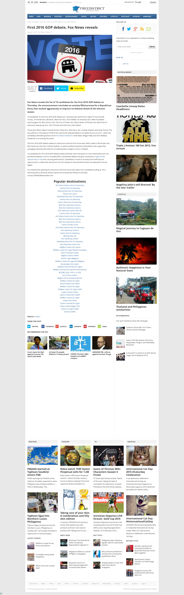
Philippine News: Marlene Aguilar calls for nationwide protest (112, 542)
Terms (126, 583)
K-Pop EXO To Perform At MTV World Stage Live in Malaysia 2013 (141, 354)
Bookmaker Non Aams (70, 264)
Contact (85, 583)
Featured (103, 16)
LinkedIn (77, 326)
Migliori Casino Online (70, 255)
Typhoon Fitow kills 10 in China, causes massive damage (138, 328)
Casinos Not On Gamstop (70, 188)
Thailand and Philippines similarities (131, 308)
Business (47, 16)
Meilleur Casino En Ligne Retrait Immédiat (69, 250)
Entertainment (71, 16)
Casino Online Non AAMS (70, 295)
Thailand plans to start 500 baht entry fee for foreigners (112, 565)
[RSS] (143, 30)
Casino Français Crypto (70, 252)
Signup (152, 47)
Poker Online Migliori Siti (70, 306)
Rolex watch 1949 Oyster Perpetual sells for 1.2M (75, 470)
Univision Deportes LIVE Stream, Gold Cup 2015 (107, 517)
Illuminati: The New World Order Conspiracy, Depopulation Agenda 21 (79, 542)
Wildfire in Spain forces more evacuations (45, 544)
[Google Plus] (137, 30)
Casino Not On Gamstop (70, 233)
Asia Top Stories (38, 589)
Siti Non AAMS (70, 311)
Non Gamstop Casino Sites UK (70, 210)
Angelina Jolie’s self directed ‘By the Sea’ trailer (135, 186)
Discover (58, 16)
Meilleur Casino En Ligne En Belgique (69, 261)
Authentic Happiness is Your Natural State (133, 269)
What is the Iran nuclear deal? (45, 566)
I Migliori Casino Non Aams (70, 247)
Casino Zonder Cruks (70, 224)
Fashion (65, 442)
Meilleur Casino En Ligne (69, 281)
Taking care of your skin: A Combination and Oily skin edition (75, 515)
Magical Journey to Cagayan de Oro (135, 230)
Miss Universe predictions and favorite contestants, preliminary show (112, 553)
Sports (84, 16)
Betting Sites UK (69, 236)
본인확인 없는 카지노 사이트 (70, 272)
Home (29, 22)
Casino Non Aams (70, 194)
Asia (38, 16)
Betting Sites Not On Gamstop (70, 191)
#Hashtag (147, 16)
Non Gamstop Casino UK (70, 244)
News (31, 16)
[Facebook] (124, 30)
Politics (43, 22)
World (51, 583)
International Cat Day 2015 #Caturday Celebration (139, 471)
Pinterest (92, 326)
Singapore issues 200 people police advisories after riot (144, 572)
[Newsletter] (149, 30)
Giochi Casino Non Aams (70, 283)
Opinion (136, 16)
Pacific (67, 583)
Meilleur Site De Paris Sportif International (69, 269)
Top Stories (33, 583)
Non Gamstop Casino (69, 238)
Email (104, 326)
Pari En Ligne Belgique (70, 258)
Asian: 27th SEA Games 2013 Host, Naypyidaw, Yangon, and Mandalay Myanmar (140, 342)
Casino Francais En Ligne (70, 303)
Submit (134, 583)
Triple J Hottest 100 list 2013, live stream (136, 147)
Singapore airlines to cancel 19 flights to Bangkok (79, 552)
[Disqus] (69, 398)
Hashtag (132, 442)
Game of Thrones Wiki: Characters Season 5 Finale (107, 471)
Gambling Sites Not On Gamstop (70, 196)
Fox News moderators (65, 135)
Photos (75, 583)
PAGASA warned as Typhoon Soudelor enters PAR (38, 471)
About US (95, 583)
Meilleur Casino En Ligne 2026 (70, 289)
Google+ (63, 326)
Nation (93, 16)
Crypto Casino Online (69, 292)
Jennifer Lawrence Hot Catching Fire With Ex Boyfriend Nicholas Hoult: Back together (145, 549)
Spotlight (125, 16)
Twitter (35, 326)
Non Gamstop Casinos (70, 230)
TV (96, 442)
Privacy (117, 583)
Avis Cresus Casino (69, 275)
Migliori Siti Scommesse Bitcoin (70, 278)
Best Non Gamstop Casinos (70, 205)
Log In (143, 583)
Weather (33, 442)
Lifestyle (114, 16)
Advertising (107, 583)
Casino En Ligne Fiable (70, 309)
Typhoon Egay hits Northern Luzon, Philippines (38, 518)
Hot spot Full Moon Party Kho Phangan (132, 321)
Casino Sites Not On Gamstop (70, 202)
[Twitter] (130, 30)
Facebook (50, 326)
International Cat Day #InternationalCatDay (139, 520)
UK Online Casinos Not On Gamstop (69, 185)
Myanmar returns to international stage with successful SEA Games (78, 565)
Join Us (119, 57)
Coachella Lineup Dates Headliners (60, 2)
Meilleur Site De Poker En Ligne (70, 266)
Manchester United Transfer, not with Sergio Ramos (144, 561)
